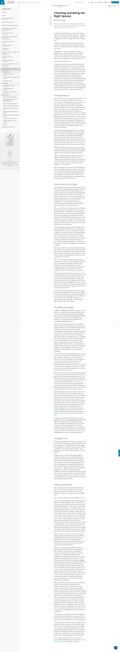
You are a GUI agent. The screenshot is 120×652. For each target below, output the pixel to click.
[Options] (117, 6)
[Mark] (51, 19)
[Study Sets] (109, 6)
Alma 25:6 (77, 413)
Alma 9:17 (77, 395)
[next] (118, 327)
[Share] (51, 24)
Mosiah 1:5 (57, 413)
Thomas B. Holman (61, 20)
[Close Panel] (18, 6)
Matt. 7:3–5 (83, 98)
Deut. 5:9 (82, 376)
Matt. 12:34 (82, 275)
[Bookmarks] (112, 6)
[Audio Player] (116, 648)
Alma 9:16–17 (63, 413)
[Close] (51, 17)
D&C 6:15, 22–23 (80, 556)
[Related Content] (115, 6)
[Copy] (51, 22)
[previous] (21, 327)
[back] (2, 6)
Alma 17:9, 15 (71, 413)
